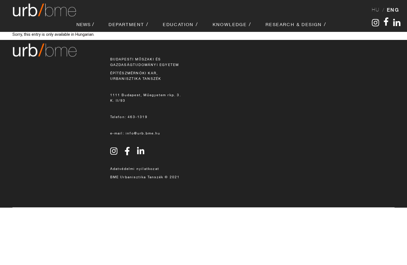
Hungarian (84, 34)
